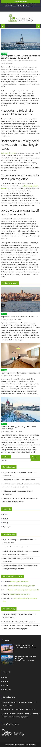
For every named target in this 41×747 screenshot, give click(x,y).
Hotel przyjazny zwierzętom (19, 582)
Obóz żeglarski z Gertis (8, 153)
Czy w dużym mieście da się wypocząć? (21, 586)
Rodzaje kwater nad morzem (20, 594)
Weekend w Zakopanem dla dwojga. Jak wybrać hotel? (36, 457)
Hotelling (18, 375)
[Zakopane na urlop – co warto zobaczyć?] (7, 659)
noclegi (5, 518)
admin (15, 61)
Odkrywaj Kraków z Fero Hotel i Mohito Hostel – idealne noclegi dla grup (7, 457)
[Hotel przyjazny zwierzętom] (7, 648)
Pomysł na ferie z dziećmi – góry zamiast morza (19, 480)
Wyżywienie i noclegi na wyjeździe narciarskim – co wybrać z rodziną (19, 473)
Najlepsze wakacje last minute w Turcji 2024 (19, 317)
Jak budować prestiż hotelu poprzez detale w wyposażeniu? (18, 492)
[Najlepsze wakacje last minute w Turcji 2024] (20, 299)
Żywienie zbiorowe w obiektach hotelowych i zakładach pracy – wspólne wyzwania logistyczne (21, 485)
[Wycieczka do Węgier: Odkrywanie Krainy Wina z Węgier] (20, 409)
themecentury (31, 745)
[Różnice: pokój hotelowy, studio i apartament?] (20, 355)
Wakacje (4, 53)
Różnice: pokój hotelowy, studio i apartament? (20, 373)
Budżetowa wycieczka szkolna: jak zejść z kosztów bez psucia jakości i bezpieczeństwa (20, 499)
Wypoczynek (7, 527)
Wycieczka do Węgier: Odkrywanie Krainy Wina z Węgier (18, 427)
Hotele (5, 514)
